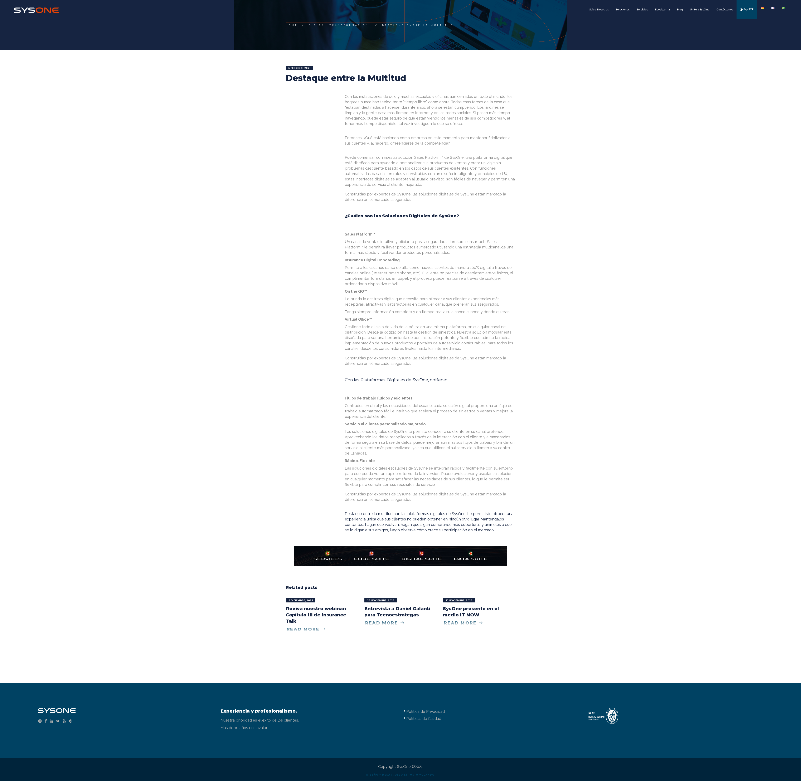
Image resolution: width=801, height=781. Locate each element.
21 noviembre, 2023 (459, 600)
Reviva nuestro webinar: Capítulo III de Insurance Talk (316, 615)
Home (292, 25)
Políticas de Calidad (423, 718)
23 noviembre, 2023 (380, 600)
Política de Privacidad (425, 711)
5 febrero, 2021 (299, 68)
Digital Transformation (339, 25)
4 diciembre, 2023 (300, 600)
